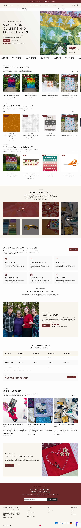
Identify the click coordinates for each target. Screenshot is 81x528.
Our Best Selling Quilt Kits (16, 67)
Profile (72, 512)
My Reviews (73, 514)
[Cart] (77, 5)
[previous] (3, 75)
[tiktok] (10, 525)
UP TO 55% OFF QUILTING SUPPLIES (18, 106)
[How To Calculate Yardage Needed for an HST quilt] (15, 410)
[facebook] (3, 525)
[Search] (72, 5)
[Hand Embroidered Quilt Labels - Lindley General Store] (40, 410)
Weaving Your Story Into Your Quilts (64, 424)
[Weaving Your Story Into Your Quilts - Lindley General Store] (66, 410)
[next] (78, 83)
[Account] (75, 5)
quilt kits (7, 514)
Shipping (29, 514)
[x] (5, 525)
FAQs (49, 512)
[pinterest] (8, 525)
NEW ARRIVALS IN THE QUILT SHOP (18, 147)
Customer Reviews (31, 512)
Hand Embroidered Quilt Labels (36, 424)
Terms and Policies (31, 516)
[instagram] (6, 525)
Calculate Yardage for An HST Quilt (13, 424)
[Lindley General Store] (8, 5)
